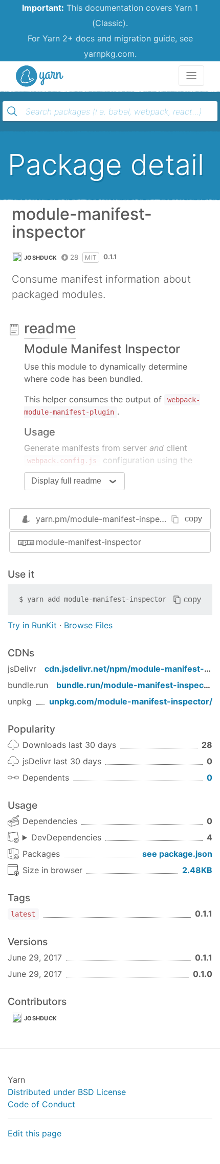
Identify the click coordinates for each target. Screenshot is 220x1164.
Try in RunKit (32, 625)
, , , (62, 837)
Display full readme (66, 480)
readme (50, 328)
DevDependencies (66, 837)
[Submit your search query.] (12, 111)
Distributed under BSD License (67, 1092)
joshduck (40, 257)
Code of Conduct (41, 1104)
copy (193, 518)
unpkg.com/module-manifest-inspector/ (130, 701)
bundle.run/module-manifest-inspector (135, 685)
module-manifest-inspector (88, 542)
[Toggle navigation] (191, 75)
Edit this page (34, 1133)
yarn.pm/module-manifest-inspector (105, 519)
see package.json (177, 854)
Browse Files (88, 625)
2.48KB (197, 870)
